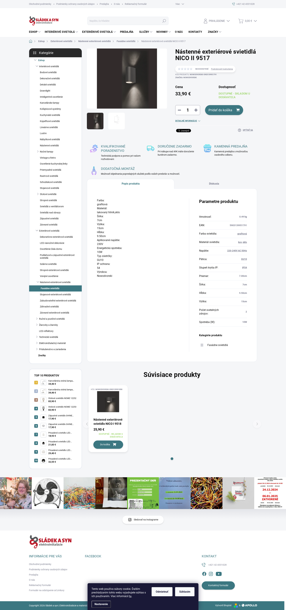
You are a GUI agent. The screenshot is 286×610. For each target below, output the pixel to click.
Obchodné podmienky (40, 4)
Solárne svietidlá (48, 264)
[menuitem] (35, 32)
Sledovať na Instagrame (146, 519)
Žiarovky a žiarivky (48, 325)
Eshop (41, 60)
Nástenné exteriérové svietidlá (55, 282)
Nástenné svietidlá (49, 145)
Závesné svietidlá (48, 224)
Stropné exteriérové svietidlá (54, 270)
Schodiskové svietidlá (51, 182)
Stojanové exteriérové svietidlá (55, 294)
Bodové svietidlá (48, 72)
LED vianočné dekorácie (52, 243)
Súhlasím (184, 591)
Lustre (43, 133)
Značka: (186, 77)
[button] (171, 458)
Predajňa (104, 4)
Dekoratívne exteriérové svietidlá (56, 237)
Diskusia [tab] (214, 183)
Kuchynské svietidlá (50, 115)
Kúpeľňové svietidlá (50, 121)
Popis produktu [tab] (131, 183)
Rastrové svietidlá (49, 176)
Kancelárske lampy (49, 102)
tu (130, 596)
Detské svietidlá (48, 84)
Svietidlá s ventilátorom (52, 206)
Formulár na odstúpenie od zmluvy (46, 590)
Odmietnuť (162, 591)
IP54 (244, 267)
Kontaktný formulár (218, 585)
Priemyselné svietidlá (50, 170)
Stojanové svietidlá (49, 188)
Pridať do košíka (220, 110)
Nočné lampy (46, 151)
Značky (42, 355)
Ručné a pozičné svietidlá (52, 318)
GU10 (244, 259)
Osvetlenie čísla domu (51, 249)
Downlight (45, 90)
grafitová (242, 233)
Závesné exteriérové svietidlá (54, 312)
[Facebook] (204, 573)
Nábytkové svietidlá (50, 139)
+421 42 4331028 (217, 564)
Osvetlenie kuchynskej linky (54, 163)
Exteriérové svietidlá (49, 230)
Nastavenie (101, 604)
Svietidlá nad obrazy (50, 212)
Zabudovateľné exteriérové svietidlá (58, 300)
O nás (117, 4)
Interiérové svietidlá (49, 66)
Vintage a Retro (48, 157)
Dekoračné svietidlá (50, 78)
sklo (245, 242)
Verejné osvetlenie (49, 276)
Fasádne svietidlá (50, 288)
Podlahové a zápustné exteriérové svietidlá (57, 256)
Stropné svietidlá (48, 200)
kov (240, 242)
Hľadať (164, 21)
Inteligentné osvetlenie (51, 97)
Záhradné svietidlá (49, 306)
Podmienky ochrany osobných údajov (75, 4)
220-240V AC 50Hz (237, 250)
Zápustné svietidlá (49, 218)
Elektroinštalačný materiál (52, 343)
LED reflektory (46, 331)
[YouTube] (218, 573)
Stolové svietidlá (48, 194)
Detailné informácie (186, 121)
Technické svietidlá (48, 337)
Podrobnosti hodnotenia (222, 69)
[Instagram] (210, 573)
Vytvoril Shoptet (223, 605)
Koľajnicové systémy (50, 109)
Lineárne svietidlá (49, 127)
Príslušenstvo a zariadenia (52, 349)
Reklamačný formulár (136, 4)
